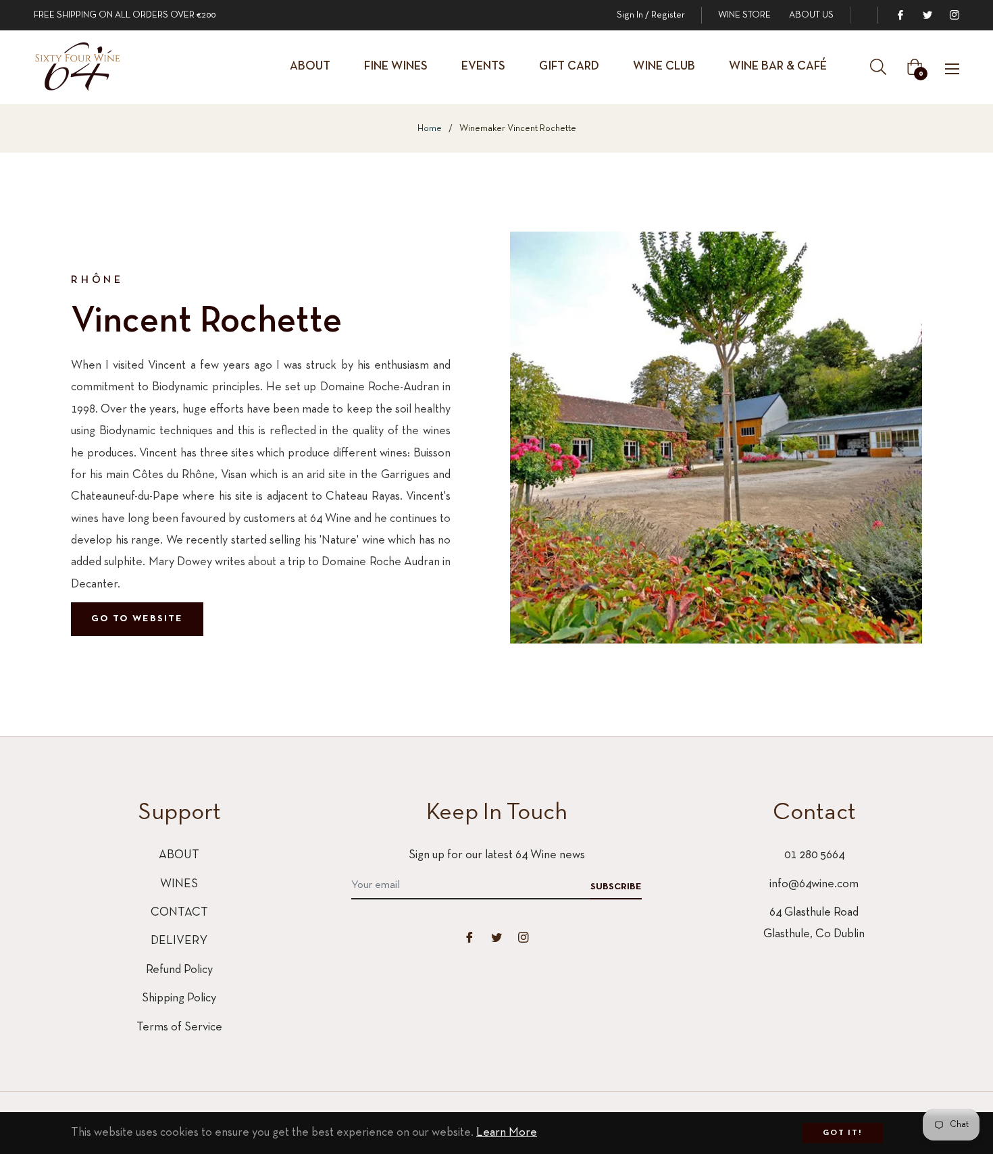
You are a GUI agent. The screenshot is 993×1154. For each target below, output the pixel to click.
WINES (179, 884)
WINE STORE (744, 15)
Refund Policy (179, 970)
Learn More (506, 1132)
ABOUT (179, 855)
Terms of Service (179, 1027)
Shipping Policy (179, 998)
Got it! (843, 1133)
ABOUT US (811, 15)
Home (429, 128)
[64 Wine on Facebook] (899, 15)
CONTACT (179, 912)
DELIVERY (179, 941)
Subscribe (616, 887)
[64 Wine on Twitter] (926, 15)
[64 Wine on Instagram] (953, 15)
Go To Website (137, 618)
